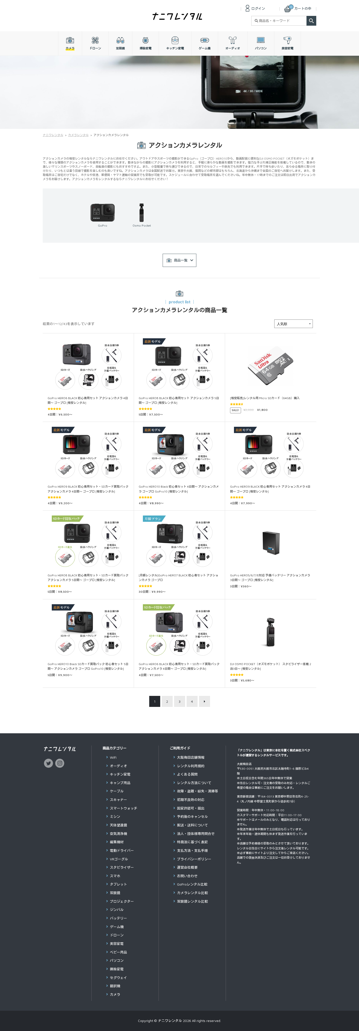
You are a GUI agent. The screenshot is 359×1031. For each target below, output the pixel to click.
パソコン (117, 960)
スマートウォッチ (123, 808)
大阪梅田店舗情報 (190, 757)
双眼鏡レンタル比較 (192, 901)
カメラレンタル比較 (192, 893)
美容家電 (117, 944)
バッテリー (118, 918)
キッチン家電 (120, 774)
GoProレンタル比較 (192, 884)
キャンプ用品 (120, 783)
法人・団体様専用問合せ (196, 834)
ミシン (115, 816)
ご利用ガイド (180, 748)
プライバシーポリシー (194, 859)
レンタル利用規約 (190, 766)
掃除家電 (117, 969)
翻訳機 (115, 986)
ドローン (117, 935)
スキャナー (118, 800)
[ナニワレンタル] (177, 18)
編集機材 (117, 842)
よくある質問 (187, 774)
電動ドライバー (122, 850)
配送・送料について (192, 825)
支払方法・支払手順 (192, 850)
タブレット (118, 884)
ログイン (258, 8)
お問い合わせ (187, 876)
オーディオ (118, 766)
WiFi (113, 757)
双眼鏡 (115, 893)
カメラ (115, 994)
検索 (311, 21)
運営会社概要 (187, 867)
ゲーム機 (117, 927)
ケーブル (117, 791)
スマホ (115, 876)
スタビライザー (122, 867)
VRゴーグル (119, 859)
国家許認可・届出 (190, 808)
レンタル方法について (194, 783)
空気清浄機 (118, 834)
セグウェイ (118, 978)
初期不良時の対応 (190, 800)
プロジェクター (122, 901)
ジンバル (117, 910)
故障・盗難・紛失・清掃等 (197, 791)
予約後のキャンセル (192, 816)
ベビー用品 (118, 952)
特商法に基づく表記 (192, 842)
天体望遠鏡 (118, 825)
